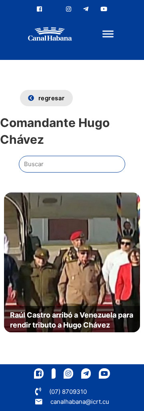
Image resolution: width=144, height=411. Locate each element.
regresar (51, 98)
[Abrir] (108, 34)
